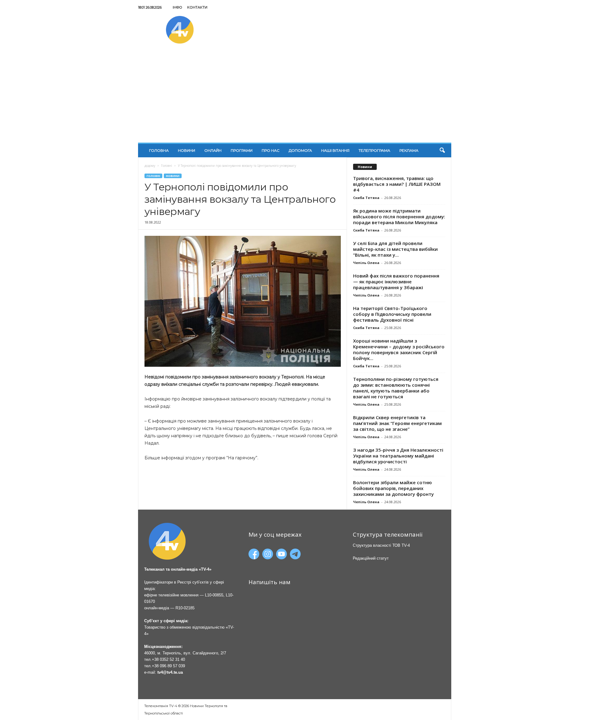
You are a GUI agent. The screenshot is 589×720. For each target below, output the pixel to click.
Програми (241, 150)
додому (149, 165)
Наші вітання (335, 150)
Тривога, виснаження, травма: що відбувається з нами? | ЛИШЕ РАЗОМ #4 (397, 184)
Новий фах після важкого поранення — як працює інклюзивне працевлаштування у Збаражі (396, 281)
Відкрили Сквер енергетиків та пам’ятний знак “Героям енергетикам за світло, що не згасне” (397, 423)
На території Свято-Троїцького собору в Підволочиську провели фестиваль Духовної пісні (392, 314)
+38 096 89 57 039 (168, 666)
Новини (186, 150)
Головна (159, 150)
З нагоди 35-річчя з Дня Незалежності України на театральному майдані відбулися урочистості (398, 456)
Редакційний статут (371, 558)
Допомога (300, 150)
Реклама (408, 150)
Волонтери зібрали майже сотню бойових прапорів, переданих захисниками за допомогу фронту (393, 488)
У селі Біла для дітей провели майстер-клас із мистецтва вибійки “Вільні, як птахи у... (395, 249)
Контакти (197, 7)
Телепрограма (374, 150)
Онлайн (212, 150)
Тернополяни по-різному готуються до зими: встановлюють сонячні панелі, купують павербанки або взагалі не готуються (395, 388)
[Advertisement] (294, 97)
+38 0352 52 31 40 (168, 659)
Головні (166, 165)
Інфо (177, 7)
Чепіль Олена (366, 262)
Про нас (270, 150)
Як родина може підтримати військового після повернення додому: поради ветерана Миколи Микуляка (399, 216)
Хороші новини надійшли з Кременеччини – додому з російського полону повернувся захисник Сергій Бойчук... (399, 349)
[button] (442, 150)
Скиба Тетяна (366, 197)
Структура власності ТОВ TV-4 (381, 545)
